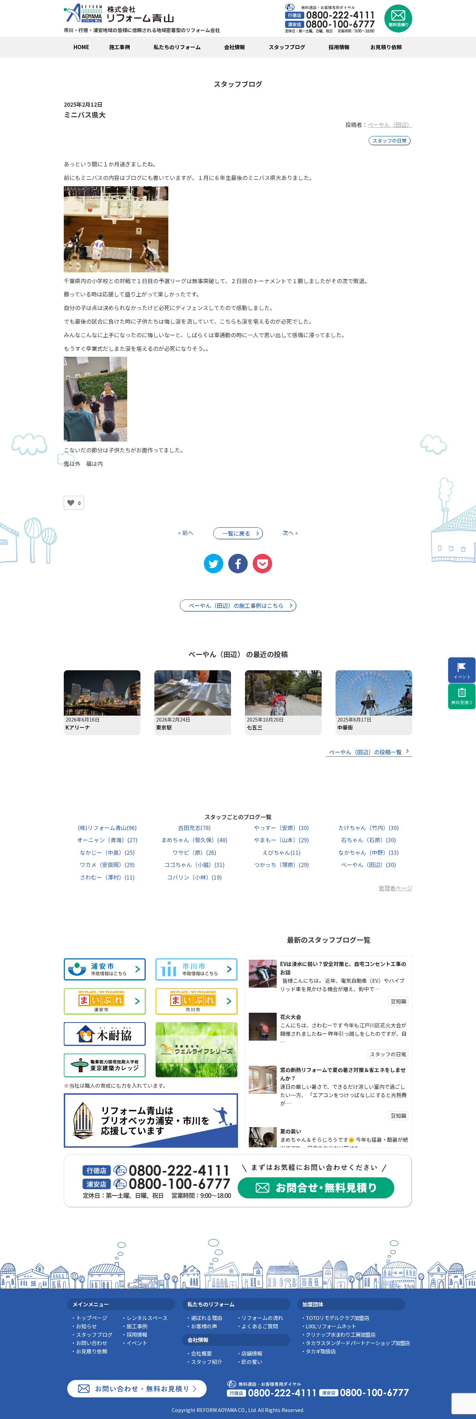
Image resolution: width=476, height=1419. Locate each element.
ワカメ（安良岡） (107, 864)
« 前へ (185, 532)
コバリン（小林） (194, 877)
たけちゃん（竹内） (368, 827)
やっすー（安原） (281, 827)
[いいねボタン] (71, 503)
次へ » (290, 532)
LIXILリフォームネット (331, 1326)
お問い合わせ (91, 1342)
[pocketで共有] (262, 563)
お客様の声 (204, 1326)
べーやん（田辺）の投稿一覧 (365, 752)
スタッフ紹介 (206, 1361)
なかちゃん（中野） (368, 852)
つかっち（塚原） (281, 864)
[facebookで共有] (238, 563)
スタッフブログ (287, 47)
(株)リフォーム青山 (107, 827)
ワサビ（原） (194, 852)
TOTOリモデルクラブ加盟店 (337, 1317)
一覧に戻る (236, 533)
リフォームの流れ (262, 1317)
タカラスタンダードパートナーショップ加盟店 (358, 1342)
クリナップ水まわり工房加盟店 (340, 1334)
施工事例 (119, 47)
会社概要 (201, 1353)
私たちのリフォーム (177, 47)
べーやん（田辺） (390, 124)
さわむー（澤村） (107, 877)
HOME (81, 47)
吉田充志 (194, 827)
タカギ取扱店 (321, 1351)
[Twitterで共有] (213, 563)
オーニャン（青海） (107, 840)
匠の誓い (251, 1361)
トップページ (91, 1317)
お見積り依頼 (386, 47)
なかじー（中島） (107, 852)
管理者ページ (395, 888)
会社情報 (234, 47)
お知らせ (86, 1326)
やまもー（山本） (281, 840)
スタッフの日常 (390, 140)
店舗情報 (251, 1353)
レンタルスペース (147, 1317)
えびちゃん (281, 852)
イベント (136, 1342)
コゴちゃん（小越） (194, 864)
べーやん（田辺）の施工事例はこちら (236, 605)
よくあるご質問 (259, 1326)
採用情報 (339, 47)
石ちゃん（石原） (368, 840)
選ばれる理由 (206, 1317)
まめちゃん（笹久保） (194, 840)
